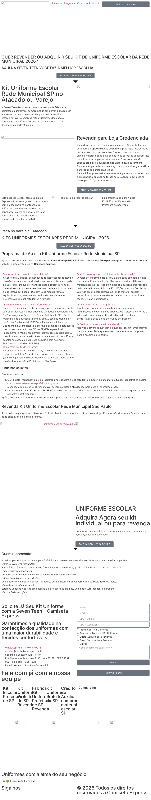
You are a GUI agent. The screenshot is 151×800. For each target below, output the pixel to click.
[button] (38, 274)
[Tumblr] (54, 794)
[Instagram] (13, 794)
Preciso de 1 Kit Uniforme (94, 629)
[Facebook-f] (5, 794)
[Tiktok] (21, 794)
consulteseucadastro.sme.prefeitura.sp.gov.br (32, 383)
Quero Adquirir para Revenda (96, 636)
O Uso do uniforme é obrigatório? (96, 304)
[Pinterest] (45, 794)
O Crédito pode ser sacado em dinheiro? (99, 324)
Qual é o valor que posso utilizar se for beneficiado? (106, 274)
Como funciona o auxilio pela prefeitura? (26, 274)
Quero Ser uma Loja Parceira (96, 640)
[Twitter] (37, 794)
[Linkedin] (29, 794)
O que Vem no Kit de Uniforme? (20, 346)
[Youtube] (62, 794)
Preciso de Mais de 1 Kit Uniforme (99, 633)
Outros (83, 643)
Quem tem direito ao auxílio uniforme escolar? (29, 304)
